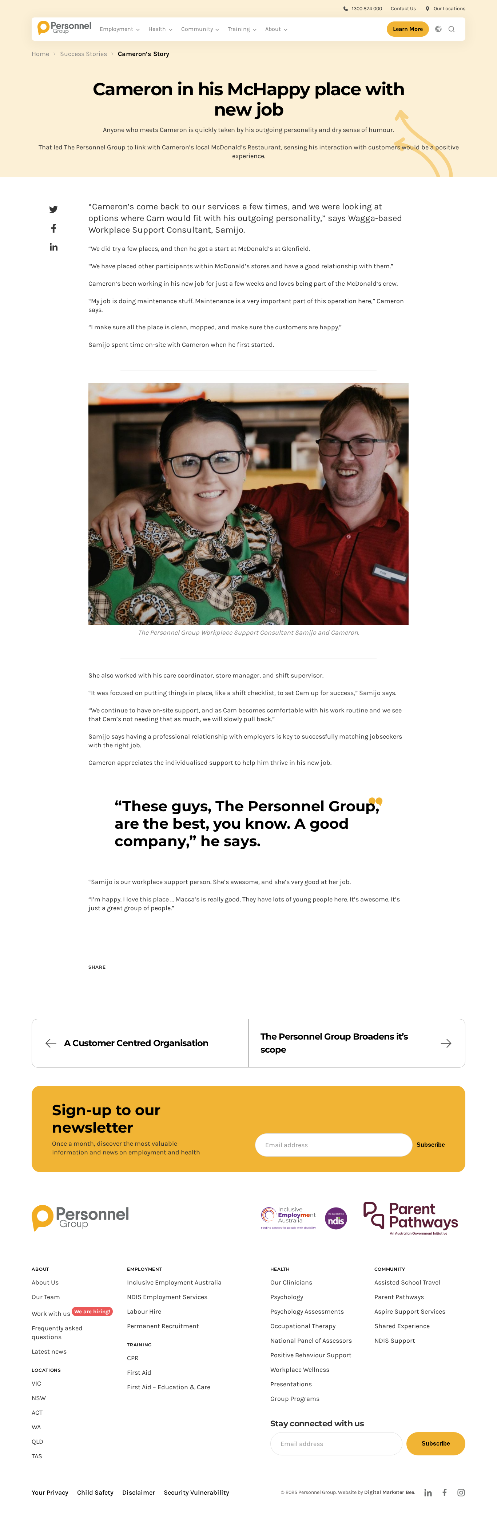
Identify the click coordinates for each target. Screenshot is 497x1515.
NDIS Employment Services (167, 1297)
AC (35, 1412)
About (273, 28)
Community (197, 28)
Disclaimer (138, 1492)
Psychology (286, 1297)
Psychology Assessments (307, 1311)
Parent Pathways (399, 1297)
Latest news (49, 1351)
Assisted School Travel (407, 1282)
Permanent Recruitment (163, 1326)
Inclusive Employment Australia (174, 1282)
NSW (39, 1398)
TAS (37, 1456)
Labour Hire (144, 1311)
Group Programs (294, 1399)
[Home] (64, 33)
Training (239, 28)
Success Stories (83, 54)
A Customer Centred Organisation (136, 1043)
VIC (36, 1383)
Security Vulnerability (196, 1492)
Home (40, 54)
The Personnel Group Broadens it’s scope (334, 1043)
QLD (37, 1442)
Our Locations (449, 8)
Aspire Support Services (409, 1311)
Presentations (291, 1384)
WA (36, 1427)
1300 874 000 (367, 8)
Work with (47, 1314)
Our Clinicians (291, 1282)
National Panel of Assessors (311, 1341)
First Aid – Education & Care (168, 1387)
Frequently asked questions (57, 1332)
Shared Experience (402, 1326)
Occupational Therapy (302, 1326)
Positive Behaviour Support (310, 1355)
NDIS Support (394, 1341)
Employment (116, 28)
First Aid (139, 1373)
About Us (45, 1282)
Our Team (46, 1297)
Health (157, 28)
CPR (133, 1358)
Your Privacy (50, 1492)
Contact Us (403, 8)
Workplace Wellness (299, 1370)
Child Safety (95, 1492)
